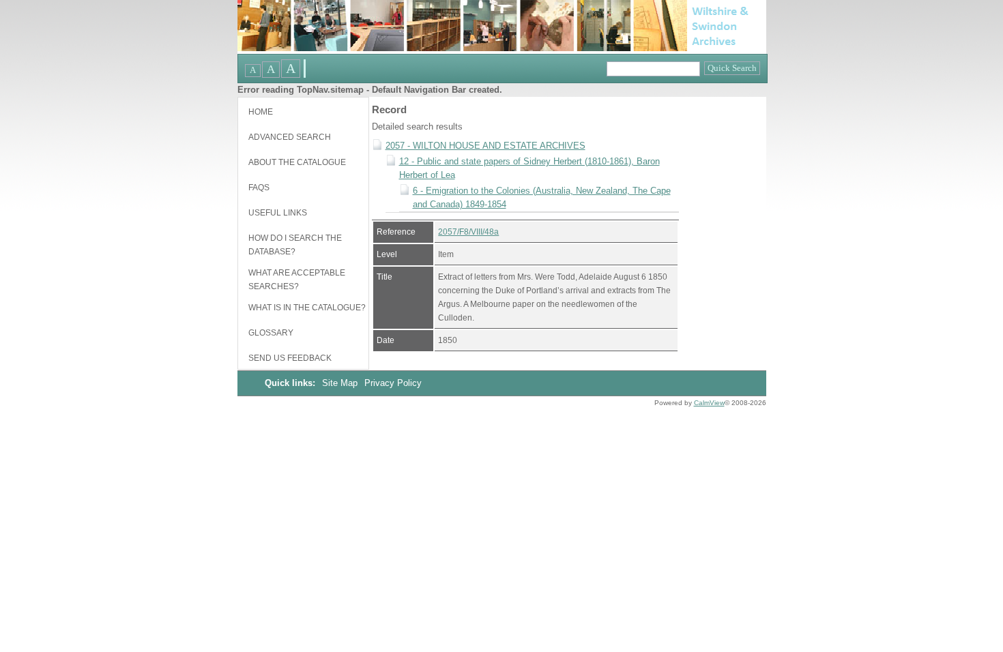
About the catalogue (297, 162)
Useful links (277, 213)
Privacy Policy (393, 383)
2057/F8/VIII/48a (468, 232)
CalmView (709, 402)
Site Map (341, 383)
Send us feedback (290, 358)
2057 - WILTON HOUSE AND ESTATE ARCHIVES (485, 145)
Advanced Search (289, 137)
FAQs (259, 187)
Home (260, 112)
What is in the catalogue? (307, 307)
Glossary (270, 333)
